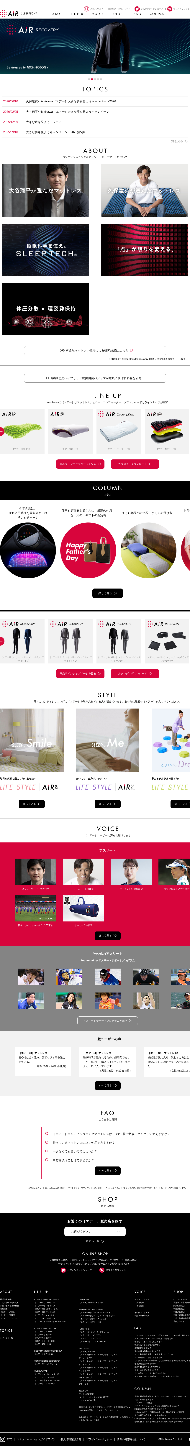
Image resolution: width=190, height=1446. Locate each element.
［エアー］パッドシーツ (44, 1384)
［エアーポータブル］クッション (93, 1319)
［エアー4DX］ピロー (43, 1344)
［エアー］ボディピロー (44, 1354)
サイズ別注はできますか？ (146, 1364)
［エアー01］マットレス (44, 1306)
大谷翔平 (140, 1303)
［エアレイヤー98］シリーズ (46, 1374)
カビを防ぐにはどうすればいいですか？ (151, 1373)
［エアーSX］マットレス (44, 1318)
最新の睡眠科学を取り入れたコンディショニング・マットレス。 (161, 1396)
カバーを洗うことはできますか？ (148, 1357)
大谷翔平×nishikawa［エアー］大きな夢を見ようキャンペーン (67, 111)
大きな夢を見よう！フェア (44, 122)
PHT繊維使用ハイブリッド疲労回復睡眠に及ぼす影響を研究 (93, 378)
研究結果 (3, 1309)
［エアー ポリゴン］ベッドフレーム (94, 1332)
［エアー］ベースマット (44, 1377)
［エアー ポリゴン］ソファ (90, 1335)
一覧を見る (175, 141)
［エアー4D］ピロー (43, 1338)
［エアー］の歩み (7, 1312)
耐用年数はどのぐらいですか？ (147, 1367)
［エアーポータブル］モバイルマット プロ (97, 1316)
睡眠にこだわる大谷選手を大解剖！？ (150, 1409)
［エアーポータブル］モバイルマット (94, 1313)
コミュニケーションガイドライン (36, 1439)
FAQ (137, 15)
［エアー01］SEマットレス (46, 1309)
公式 (9, 1439)
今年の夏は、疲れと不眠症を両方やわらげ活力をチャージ (159, 1422)
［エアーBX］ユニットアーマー (92, 1341)
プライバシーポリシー (99, 1439)
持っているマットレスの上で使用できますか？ (84, 1142)
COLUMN (157, 15)
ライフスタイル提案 (87, 1400)
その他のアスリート (108, 954)
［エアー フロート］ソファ (90, 1338)
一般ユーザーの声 (107, 1039)
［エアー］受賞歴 (7, 1315)
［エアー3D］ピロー (43, 1335)
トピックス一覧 (6, 1338)
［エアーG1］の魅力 (143, 1403)
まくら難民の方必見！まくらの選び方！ (151, 1415)
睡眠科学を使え (6, 1299)
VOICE (98, 15)
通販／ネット (179, 1321)
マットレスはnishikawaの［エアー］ (18, 13)
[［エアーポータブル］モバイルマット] (167, 641)
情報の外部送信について (131, 1439)
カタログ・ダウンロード (119, 9)
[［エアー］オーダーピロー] (70, 432)
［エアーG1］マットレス (44, 1303)
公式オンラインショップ (79, 1270)
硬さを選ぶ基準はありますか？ (147, 1351)
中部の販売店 (179, 1309)
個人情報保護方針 (70, 1439)
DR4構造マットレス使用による (94, 350)
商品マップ (83, 1391)
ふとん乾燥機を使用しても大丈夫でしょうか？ (154, 1354)
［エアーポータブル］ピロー (91, 1322)
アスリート (107, 850)
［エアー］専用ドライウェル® (47, 1380)
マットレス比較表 (86, 1394)
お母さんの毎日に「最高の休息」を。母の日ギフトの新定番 (160, 1412)
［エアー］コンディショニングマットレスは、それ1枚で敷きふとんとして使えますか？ (111, 1134)
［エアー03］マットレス (44, 1312)
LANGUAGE (95, 9)
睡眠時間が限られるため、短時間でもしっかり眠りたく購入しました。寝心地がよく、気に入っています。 (107, 1061)
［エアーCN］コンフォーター (46, 1364)
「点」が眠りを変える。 (10, 1303)
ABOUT (58, 15)
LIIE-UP (78, 15)
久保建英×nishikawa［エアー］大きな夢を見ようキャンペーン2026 (71, 101)
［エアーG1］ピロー (43, 1331)
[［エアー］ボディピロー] (167, 432)
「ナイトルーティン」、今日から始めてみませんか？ (157, 1406)
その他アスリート (142, 1313)
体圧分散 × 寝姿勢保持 (9, 1306)
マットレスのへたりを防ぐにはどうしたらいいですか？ (158, 1376)
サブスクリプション (116, 1270)
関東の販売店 (179, 1306)
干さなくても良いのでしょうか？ (75, 1151)
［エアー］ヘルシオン (88, 1351)
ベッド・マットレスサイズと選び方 (94, 1397)
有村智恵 (140, 1306)
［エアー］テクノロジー (10, 1318)
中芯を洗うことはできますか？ (73, 1160)
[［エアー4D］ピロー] (22, 432)
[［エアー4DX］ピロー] (118, 432)
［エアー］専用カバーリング (91, 1303)
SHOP (117, 15)
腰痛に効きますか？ (143, 1348)
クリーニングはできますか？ (147, 1370)
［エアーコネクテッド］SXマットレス (50, 1321)
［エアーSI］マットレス (44, 1315)
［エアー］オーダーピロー (45, 1341)
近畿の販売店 (179, 1312)
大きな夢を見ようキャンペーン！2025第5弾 (55, 132)
